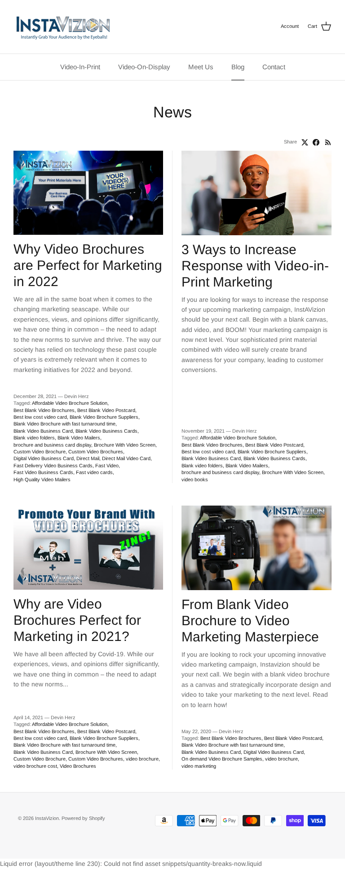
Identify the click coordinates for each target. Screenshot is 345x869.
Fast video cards (94, 472)
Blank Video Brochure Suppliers (104, 417)
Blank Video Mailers (79, 437)
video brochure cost (35, 766)
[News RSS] (328, 142)
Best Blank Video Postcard (106, 410)
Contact (273, 67)
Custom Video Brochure (39, 451)
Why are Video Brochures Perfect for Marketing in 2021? (77, 620)
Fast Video (107, 465)
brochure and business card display (52, 445)
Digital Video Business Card (43, 458)
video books (194, 479)
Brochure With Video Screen (124, 445)
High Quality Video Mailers (42, 479)
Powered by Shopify (83, 818)
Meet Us (200, 67)
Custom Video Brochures (95, 451)
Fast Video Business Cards (43, 472)
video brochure (142, 758)
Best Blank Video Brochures (44, 410)
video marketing (198, 766)
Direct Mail (87, 458)
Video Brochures (78, 766)
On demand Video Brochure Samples (221, 758)
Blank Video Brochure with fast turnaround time (64, 423)
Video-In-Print (80, 67)
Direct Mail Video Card (126, 458)
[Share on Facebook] (316, 142)
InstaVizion (47, 818)
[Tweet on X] (304, 142)
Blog (237, 67)
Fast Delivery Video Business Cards (53, 465)
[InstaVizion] (62, 27)
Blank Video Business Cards (106, 431)
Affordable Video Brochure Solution (69, 403)
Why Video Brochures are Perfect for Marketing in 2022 (87, 265)
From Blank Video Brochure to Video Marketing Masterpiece (250, 620)
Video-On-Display (144, 67)
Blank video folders (34, 437)
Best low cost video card (40, 417)
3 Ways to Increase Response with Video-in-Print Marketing (255, 265)
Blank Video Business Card (43, 431)
